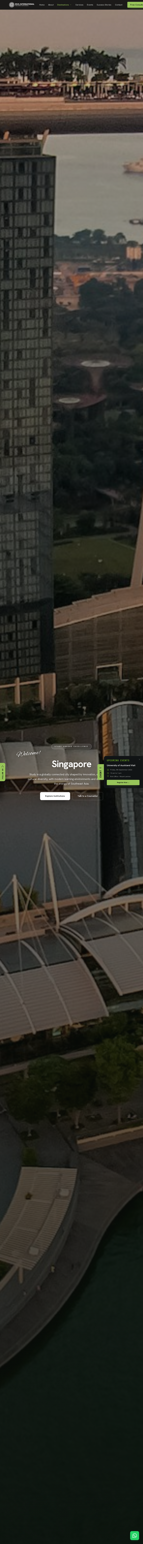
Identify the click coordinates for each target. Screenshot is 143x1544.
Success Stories (104, 4)
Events (90, 4)
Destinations (64, 4)
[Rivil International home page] (21, 5)
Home (42, 4)
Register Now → (123, 782)
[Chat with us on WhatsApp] (134, 1535)
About (51, 4)
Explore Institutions (55, 796)
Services (79, 4)
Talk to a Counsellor (88, 796)
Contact (118, 4)
